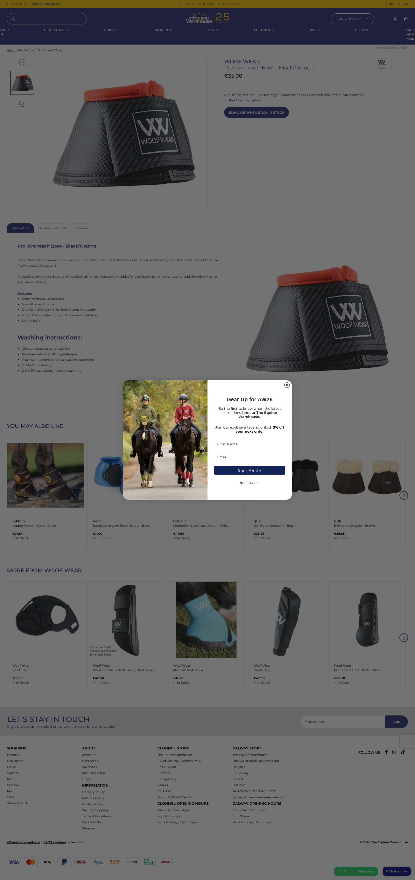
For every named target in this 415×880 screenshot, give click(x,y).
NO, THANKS (250, 483)
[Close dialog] (287, 385)
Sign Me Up (249, 470)
